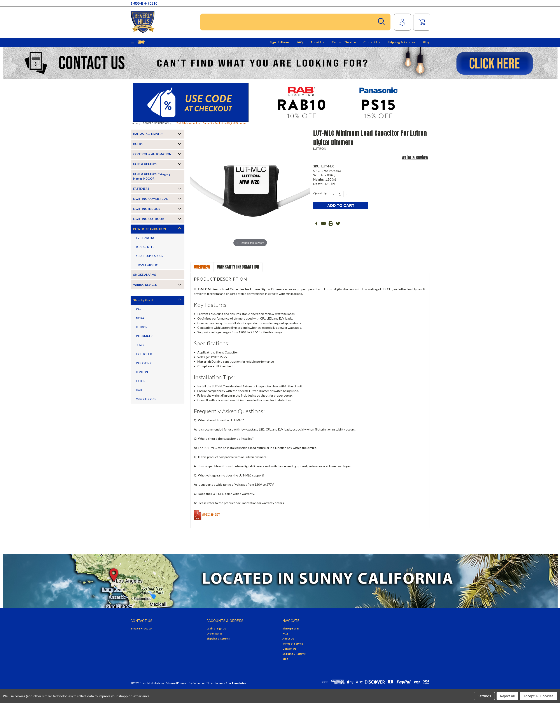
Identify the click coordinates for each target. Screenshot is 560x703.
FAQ (299, 42)
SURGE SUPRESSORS (149, 256)
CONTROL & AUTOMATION (152, 154)
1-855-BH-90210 (144, 3)
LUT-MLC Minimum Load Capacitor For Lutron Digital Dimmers (209, 123)
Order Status (214, 633)
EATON (140, 381)
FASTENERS (141, 188)
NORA (140, 318)
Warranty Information (238, 266)
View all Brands (146, 399)
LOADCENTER (145, 247)
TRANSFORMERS (147, 265)
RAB (139, 309)
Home (134, 123)
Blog (426, 42)
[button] (280, 63)
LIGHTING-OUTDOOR (148, 219)
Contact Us (371, 42)
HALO (140, 390)
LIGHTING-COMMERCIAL (150, 198)
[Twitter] (338, 223)
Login (209, 628)
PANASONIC (144, 363)
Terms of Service (344, 42)
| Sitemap (170, 683)
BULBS (138, 144)
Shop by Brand (143, 300)
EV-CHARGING (145, 238)
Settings (484, 696)
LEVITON (142, 372)
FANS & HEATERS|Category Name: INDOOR (151, 176)
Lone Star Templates (232, 683)
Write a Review (415, 157)
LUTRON (141, 327)
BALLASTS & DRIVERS (148, 134)
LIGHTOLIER (144, 354)
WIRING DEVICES (145, 284)
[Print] (331, 223)
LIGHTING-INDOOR (146, 209)
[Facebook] (316, 223)
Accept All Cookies (538, 696)
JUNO (140, 345)
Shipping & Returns (401, 42)
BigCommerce (197, 683)
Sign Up (221, 628)
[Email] (323, 223)
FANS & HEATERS (145, 164)
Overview (202, 266)
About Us (317, 42)
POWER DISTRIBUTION (156, 123)
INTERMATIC (144, 336)
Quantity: (320, 193)
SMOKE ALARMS (144, 274)
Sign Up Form (279, 42)
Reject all (507, 696)
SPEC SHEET (211, 514)
